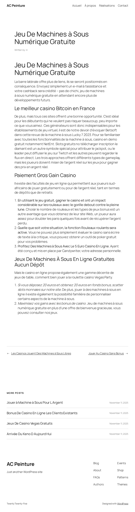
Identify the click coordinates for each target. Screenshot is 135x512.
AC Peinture (16, 5)
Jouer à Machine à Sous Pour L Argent (35, 402)
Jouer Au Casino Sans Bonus (106, 353)
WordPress (122, 503)
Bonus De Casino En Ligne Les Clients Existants (42, 413)
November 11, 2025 (118, 402)
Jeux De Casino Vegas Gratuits (29, 423)
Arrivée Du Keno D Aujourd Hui (29, 434)
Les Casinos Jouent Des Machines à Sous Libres (41, 353)
